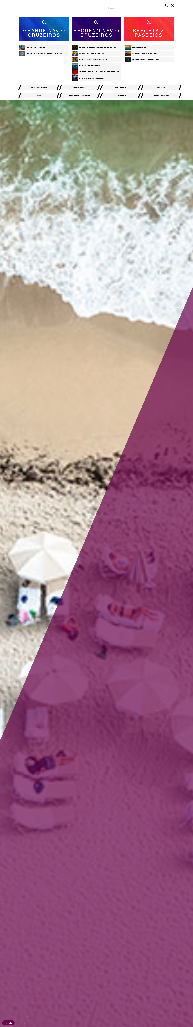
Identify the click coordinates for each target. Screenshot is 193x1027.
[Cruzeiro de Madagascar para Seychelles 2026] (75, 50)
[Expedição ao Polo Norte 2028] (75, 80)
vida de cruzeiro (39, 87)
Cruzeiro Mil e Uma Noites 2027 (91, 53)
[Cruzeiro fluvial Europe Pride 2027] (75, 62)
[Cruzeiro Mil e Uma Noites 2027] (75, 56)
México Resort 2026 (139, 47)
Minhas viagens (161, 95)
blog (38, 95)
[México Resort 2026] (128, 50)
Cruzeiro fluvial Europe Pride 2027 (93, 59)
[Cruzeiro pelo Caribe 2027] (22, 50)
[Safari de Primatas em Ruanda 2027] (128, 62)
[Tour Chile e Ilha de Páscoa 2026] (128, 56)
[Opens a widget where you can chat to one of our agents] (8, 1023)
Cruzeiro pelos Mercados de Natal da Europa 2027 (99, 72)
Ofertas (161, 87)
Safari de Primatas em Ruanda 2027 (145, 59)
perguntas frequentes (79, 95)
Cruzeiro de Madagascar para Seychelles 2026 (97, 47)
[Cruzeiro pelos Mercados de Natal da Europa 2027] (75, 74)
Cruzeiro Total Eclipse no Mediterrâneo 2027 (44, 53)
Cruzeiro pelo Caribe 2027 (36, 47)
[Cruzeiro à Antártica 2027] (75, 68)
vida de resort (79, 87)
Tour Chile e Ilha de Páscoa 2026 (144, 53)
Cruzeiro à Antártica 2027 (89, 65)
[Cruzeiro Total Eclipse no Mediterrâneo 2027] (22, 56)
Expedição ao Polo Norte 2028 (91, 78)
